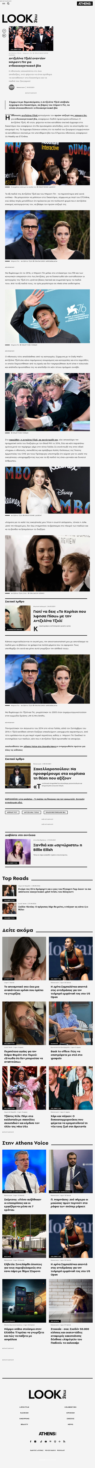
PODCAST (61, 1450)
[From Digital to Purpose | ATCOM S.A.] (47, 1460)
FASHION (24, 1413)
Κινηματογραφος (14, 629)
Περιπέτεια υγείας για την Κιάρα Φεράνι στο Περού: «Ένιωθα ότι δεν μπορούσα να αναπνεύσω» (23, 1056)
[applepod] (55, 1441)
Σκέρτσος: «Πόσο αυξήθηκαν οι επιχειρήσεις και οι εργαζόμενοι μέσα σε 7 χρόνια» (22, 1205)
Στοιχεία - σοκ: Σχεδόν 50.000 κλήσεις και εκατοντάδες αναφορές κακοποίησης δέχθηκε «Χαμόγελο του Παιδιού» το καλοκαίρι (70, 1336)
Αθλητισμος (9, 1321)
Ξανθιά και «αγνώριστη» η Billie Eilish (57, 847)
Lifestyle (8, 979)
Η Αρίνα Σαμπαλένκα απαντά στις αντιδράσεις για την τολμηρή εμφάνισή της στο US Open (70, 992)
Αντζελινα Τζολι (31, 812)
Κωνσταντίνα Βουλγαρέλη (60, 1047)
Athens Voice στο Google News (40, 746)
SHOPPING (24, 1419)
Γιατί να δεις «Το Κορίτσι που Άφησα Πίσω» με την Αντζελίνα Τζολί (59, 616)
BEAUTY (24, 1424)
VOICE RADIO (50, 1450)
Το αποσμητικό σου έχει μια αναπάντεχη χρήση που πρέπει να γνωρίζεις (23, 990)
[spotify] (50, 1441)
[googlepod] (59, 1441)
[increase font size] (4, 35)
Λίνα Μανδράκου (39, 840)
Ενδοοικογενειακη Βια (55, 812)
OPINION (70, 1413)
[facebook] (30, 1441)
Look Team (22, 904)
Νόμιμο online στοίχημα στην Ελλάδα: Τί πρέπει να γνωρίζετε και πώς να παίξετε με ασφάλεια (24, 1334)
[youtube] (46, 1441)
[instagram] (35, 1441)
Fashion (54, 1044)
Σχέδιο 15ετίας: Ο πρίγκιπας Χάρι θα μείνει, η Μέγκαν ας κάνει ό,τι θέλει (53, 908)
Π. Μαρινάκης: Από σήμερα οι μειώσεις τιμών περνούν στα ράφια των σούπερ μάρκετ (69, 1203)
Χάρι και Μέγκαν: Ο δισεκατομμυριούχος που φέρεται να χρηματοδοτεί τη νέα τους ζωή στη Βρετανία (69, 1121)
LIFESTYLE (24, 1407)
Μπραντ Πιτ (12, 812)
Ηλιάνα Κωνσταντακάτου (13, 1325)
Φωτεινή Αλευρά (39, 606)
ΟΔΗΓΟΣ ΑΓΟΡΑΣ (37, 1450)
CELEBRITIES (71, 1407)
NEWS (70, 1424)
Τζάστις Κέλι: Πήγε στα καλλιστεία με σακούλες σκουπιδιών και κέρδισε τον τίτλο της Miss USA (22, 1121)
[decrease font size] (4, 31)
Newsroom (21, 87)
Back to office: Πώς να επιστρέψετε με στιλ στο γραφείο (66, 1055)
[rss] (64, 1441)
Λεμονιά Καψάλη (24, 886)
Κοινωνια (55, 1321)
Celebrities (16, 49)
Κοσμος (7, 1256)
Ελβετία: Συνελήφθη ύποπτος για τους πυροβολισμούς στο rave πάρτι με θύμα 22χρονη (23, 1268)
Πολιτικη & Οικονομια (17, 787)
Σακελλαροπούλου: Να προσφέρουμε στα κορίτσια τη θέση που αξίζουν (59, 773)
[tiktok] (41, 1441)
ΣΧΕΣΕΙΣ (70, 1419)
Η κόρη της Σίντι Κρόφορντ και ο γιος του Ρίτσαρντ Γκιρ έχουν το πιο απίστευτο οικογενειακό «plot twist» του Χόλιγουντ (54, 890)
